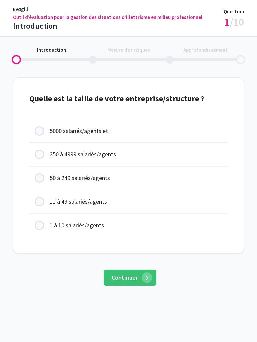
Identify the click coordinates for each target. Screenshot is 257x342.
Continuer (125, 277)
